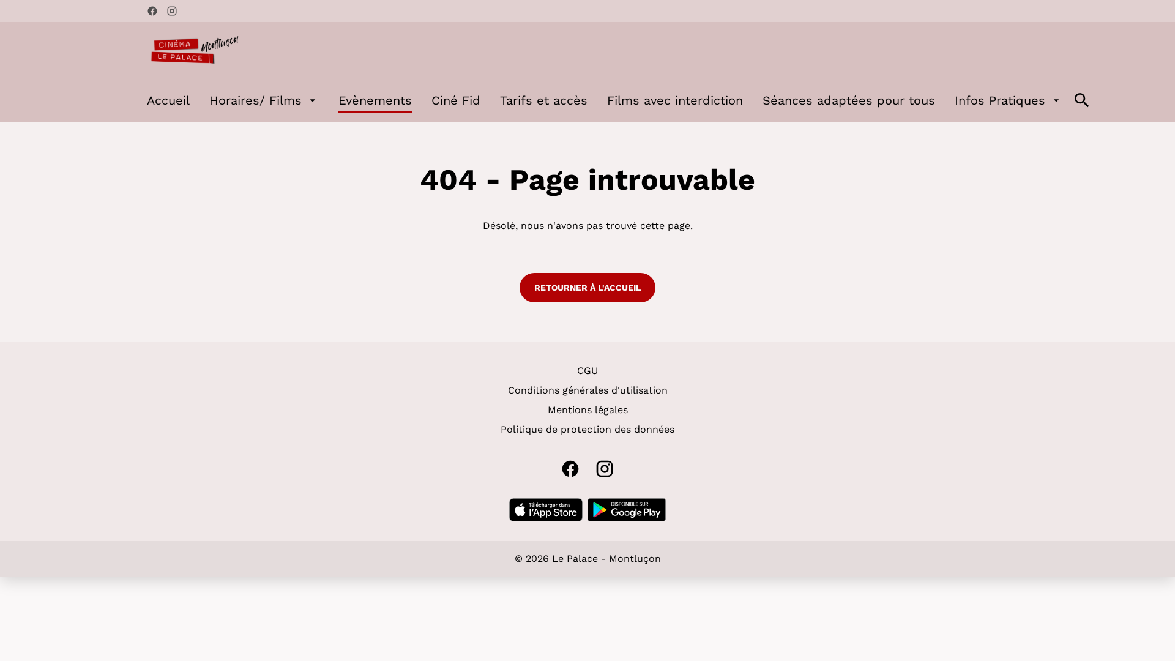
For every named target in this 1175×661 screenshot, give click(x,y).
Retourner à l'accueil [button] (587, 288)
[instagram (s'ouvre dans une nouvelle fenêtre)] (171, 11)
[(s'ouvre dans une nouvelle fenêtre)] (546, 509)
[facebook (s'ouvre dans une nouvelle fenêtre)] (152, 11)
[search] (1082, 100)
